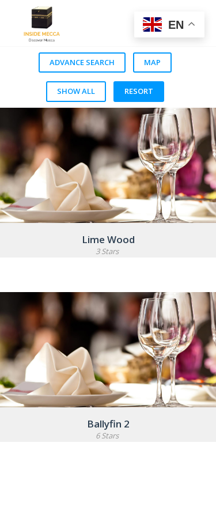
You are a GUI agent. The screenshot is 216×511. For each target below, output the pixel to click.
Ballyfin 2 (108, 424)
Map (152, 62)
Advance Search (82, 62)
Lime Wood (108, 239)
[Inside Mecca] (89, 23)
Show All (76, 91)
